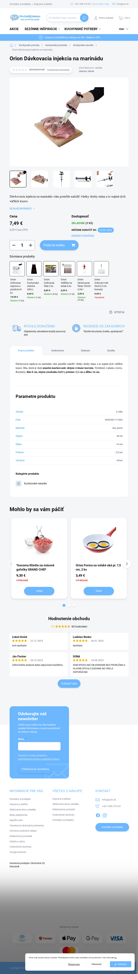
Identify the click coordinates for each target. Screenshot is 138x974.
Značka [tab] (111, 350)
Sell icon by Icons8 (69, 927)
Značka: (86, 71)
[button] (63, 605)
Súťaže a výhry (17, 841)
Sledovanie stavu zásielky (23, 809)
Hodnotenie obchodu (69, 618)
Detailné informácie (21, 208)
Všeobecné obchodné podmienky (27, 825)
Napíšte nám (16, 820)
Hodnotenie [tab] (57, 350)
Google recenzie (18, 852)
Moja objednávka (18, 815)
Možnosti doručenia (83, 235)
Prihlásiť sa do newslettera (35, 769)
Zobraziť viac (69, 683)
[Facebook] (97, 814)
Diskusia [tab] (85, 350)
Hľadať (84, 17)
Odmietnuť (96, 964)
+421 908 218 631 (111, 806)
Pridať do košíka (54, 245)
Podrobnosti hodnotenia (58, 70)
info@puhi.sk (109, 799)
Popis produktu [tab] (26, 350)
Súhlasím (122, 964)
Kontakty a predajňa (20, 4)
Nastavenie (74, 964)
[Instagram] (104, 814)
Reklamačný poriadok (21, 836)
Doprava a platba (43, 4)
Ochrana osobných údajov (23, 830)
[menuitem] (15, 29)
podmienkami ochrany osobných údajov (39, 759)
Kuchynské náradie (35, 483)
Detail (39, 591)
